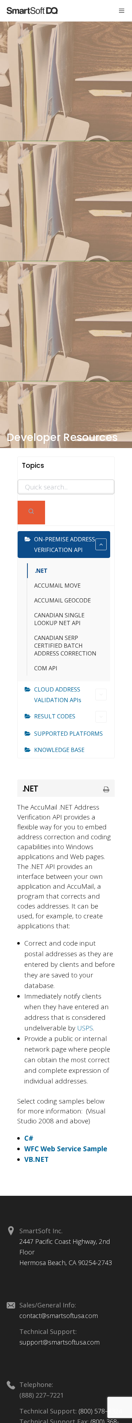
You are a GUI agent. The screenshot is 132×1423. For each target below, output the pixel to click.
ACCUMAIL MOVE (57, 585)
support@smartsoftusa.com (59, 1342)
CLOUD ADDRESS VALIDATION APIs (57, 695)
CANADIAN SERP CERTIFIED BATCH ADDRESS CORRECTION (65, 645)
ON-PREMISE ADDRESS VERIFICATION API (64, 544)
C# (28, 1138)
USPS (85, 1028)
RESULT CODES (54, 716)
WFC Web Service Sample (65, 1148)
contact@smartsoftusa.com (58, 1315)
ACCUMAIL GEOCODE (62, 600)
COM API (45, 668)
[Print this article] (106, 790)
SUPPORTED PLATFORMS (68, 733)
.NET (41, 571)
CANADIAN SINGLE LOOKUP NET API (59, 619)
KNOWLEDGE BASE (59, 750)
